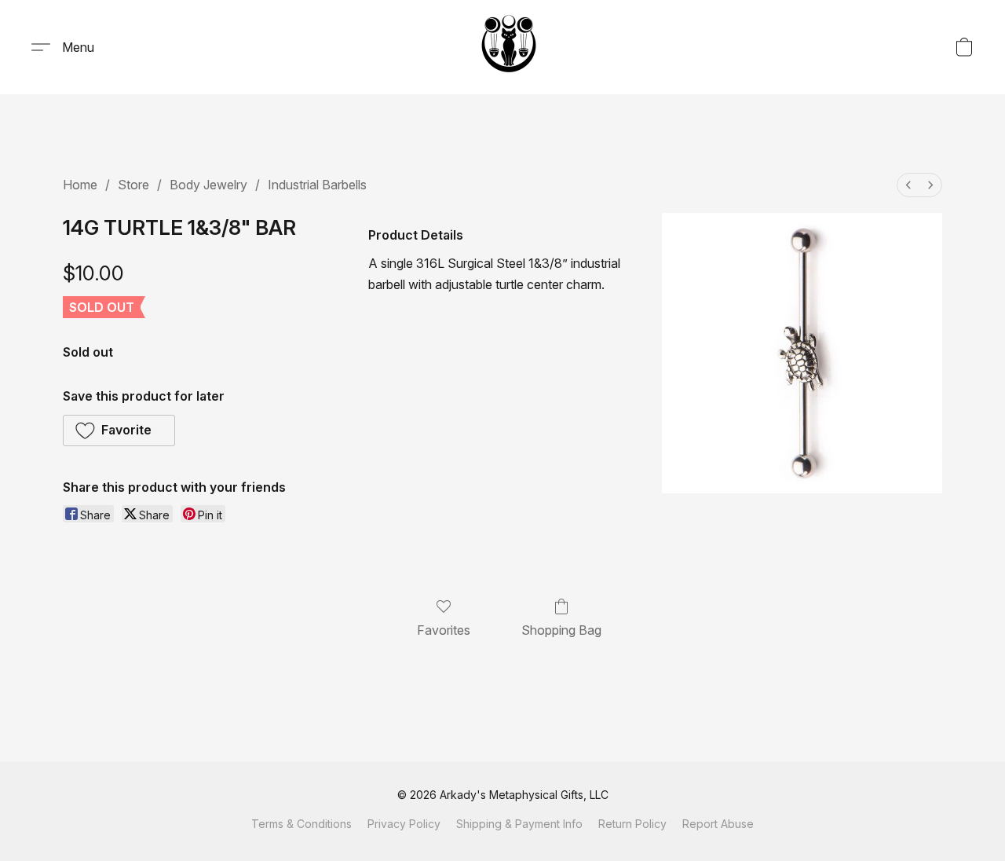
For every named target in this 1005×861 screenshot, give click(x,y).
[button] (509, 47)
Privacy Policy (403, 823)
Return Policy (632, 823)
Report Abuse (718, 823)
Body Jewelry (208, 184)
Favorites (443, 630)
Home (80, 184)
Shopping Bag (561, 630)
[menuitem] (908, 185)
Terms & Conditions (301, 823)
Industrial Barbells (317, 184)
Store (133, 184)
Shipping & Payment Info (519, 823)
